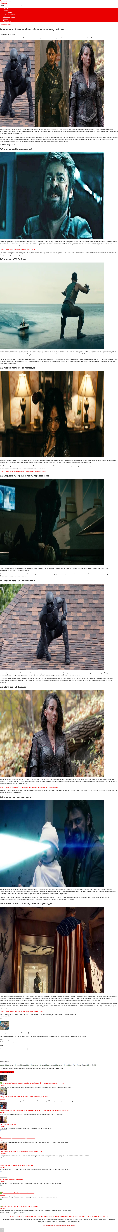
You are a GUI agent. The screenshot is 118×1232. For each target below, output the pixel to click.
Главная (9, 13)
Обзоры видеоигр (9, 17)
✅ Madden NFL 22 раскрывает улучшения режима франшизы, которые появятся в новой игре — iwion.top (34, 1110)
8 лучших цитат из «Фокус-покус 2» (11, 1179)
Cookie (105, 1216)
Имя (2, 1045)
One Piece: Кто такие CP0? (8, 1124)
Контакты (21, 1216)
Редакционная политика (94, 1216)
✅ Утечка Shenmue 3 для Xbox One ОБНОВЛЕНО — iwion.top (19, 1206)
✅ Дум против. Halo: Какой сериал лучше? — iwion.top (17, 1193)
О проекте (13, 1216)
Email (2, 1049)
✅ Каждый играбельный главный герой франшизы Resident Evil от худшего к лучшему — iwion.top (32, 1083)
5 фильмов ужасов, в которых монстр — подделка (16, 1165)
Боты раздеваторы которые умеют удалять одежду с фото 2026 (21, 1151)
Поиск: (2, 5)
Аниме (5, 8)
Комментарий (4, 1062)
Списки (5, 19)
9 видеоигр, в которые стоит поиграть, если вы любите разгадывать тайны (24, 1097)
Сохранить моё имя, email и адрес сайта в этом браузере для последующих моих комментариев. (33, 1068)
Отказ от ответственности (77, 1216)
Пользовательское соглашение (57, 1216)
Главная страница (5, 24)
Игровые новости (9, 15)
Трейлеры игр (7, 21)
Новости (6, 10)
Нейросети (3, 1154)
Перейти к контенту (6, 1)
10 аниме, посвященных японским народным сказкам (17, 1138)
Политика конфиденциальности (35, 1216)
